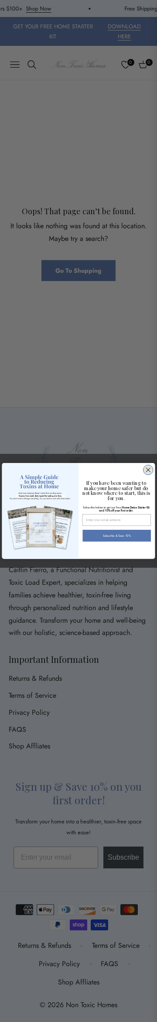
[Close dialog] (148, 470)
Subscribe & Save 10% (116, 536)
